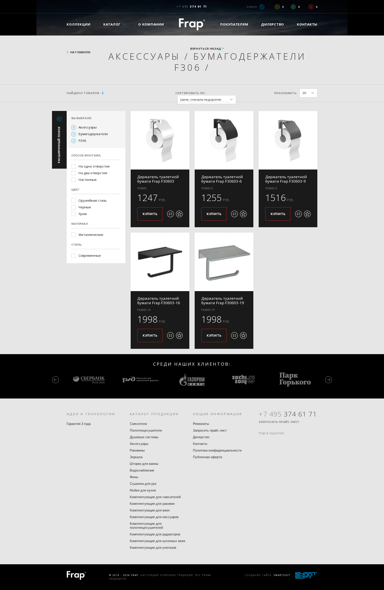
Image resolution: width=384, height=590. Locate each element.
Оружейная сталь (92, 200)
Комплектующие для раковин (152, 503)
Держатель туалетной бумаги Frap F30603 (158, 179)
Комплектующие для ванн (150, 510)
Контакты (307, 24)
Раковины (137, 450)
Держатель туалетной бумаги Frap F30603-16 (158, 300)
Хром (82, 213)
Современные (89, 255)
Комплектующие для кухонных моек (157, 541)
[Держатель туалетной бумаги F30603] (160, 140)
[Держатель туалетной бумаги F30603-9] (288, 140)
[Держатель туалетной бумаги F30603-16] (160, 262)
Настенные (87, 179)
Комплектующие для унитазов (153, 547)
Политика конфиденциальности (217, 450)
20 (304, 93)
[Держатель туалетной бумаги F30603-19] (224, 262)
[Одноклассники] (279, 441)
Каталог (112, 24)
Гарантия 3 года (79, 424)
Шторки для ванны (144, 464)
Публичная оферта (207, 457)
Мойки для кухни (143, 490)
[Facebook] (262, 441)
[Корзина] (311, 6)
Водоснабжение (142, 470)
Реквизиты (201, 424)
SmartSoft (282, 575)
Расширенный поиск (59, 144)
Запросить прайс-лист (210, 430)
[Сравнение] (277, 6)
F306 (82, 140)
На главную (80, 52)
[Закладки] (293, 6)
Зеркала (136, 457)
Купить (150, 213)
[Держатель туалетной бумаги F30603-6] (224, 140)
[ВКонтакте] (287, 441)
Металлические (90, 234)
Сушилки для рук (143, 483)
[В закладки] (179, 214)
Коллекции (78, 24)
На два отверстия (92, 173)
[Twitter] (270, 441)
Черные (84, 207)
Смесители (138, 424)
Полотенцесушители (146, 430)
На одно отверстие (94, 166)
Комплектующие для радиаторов (155, 534)
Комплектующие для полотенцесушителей (146, 525)
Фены (134, 477)
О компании (151, 24)
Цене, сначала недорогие (200, 99)
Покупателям (234, 24)
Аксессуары (87, 127)
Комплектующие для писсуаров (154, 517)
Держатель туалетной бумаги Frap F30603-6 (222, 179)
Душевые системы (144, 437)
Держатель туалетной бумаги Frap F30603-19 (222, 300)
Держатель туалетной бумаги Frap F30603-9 (286, 179)
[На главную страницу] (192, 24)
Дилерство (272, 24)
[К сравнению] (170, 214)
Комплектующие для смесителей (155, 497)
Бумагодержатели (93, 134)
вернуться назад (205, 49)
